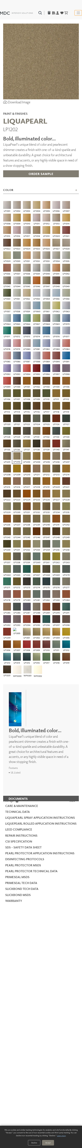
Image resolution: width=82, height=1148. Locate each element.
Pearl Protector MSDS (23, 865)
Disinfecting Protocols (24, 859)
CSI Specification (18, 841)
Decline (34, 1142)
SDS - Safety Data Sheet (23, 847)
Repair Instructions (21, 835)
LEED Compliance (18, 829)
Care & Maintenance (21, 806)
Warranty (13, 901)
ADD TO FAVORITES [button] (41, 183)
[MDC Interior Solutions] (16, 13)
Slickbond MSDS (18, 895)
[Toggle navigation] (78, 13)
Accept (48, 1142)
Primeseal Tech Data (21, 883)
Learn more (61, 1135)
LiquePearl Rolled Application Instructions (41, 823)
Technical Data (17, 811)
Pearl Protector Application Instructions (39, 853)
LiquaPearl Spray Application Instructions (40, 817)
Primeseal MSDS (17, 877)
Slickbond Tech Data (21, 889)
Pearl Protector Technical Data (31, 871)
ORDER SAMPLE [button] (41, 174)
